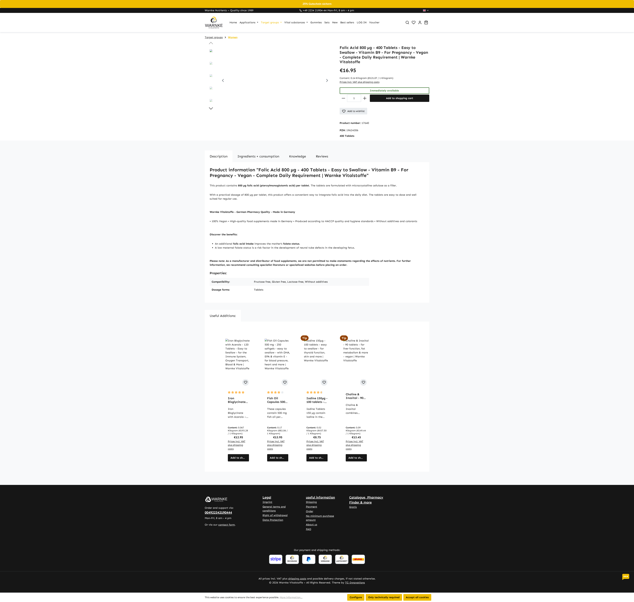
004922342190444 (218, 512)
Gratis (353, 507)
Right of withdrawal (275, 515)
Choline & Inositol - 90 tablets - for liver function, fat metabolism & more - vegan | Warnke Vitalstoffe (356, 396)
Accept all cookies (417, 597)
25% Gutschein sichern (317, 3)
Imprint (267, 502)
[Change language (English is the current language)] (426, 10)
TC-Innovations (355, 582)
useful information (320, 497)
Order (309, 511)
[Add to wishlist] (245, 382)
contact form (226, 524)
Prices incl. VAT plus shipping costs (359, 82)
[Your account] (420, 22)
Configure (356, 597)
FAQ (308, 529)
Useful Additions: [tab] (223, 316)
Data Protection (273, 519)
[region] (269, 80)
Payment (311, 506)
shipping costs (297, 578)
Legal (267, 497)
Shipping (311, 502)
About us (311, 524)
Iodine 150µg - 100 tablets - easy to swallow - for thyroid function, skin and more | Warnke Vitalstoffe (316, 400)
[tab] (218, 156)
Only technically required (384, 597)
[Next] (327, 81)
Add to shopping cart (399, 98)
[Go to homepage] (214, 22)
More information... (291, 597)
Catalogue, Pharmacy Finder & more (366, 499)
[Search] (407, 22)
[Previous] (222, 81)
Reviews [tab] (322, 156)
